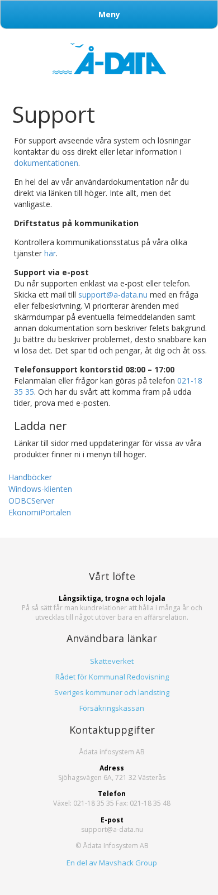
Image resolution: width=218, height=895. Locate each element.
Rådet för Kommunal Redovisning (112, 677)
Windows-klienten (40, 489)
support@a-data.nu (113, 294)
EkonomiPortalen (39, 512)
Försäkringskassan (111, 708)
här (50, 253)
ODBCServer (31, 500)
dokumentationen (46, 162)
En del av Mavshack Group (112, 863)
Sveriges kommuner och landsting (111, 692)
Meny (109, 14)
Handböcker (30, 477)
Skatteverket (112, 661)
